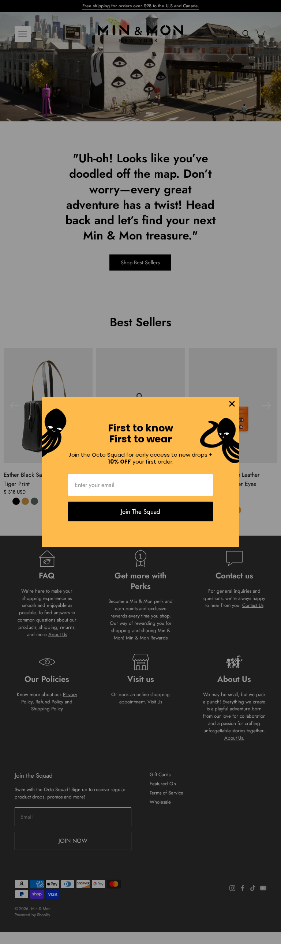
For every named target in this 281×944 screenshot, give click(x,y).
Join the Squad (140, 511)
